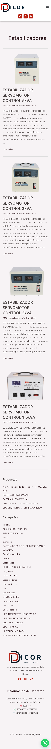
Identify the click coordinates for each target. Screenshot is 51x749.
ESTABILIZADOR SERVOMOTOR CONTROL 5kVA (18, 95)
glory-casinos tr (10, 584)
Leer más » (8, 148)
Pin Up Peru (8, 605)
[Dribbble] (31, 679)
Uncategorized (10, 610)
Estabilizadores (15, 105)
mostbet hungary (11, 601)
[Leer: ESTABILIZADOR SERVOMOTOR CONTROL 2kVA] (25, 281)
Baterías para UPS (11, 554)
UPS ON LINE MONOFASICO (17, 618)
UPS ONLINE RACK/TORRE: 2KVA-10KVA (22, 508)
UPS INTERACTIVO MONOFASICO (19, 614)
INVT (5, 588)
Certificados (8, 563)
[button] (47, 7)
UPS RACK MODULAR (13, 622)
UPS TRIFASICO (10, 627)
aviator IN (7, 542)
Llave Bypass (9, 592)
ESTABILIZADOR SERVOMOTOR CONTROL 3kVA (18, 203)
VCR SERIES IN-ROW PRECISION (19, 635)
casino (6, 558)
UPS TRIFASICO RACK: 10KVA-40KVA (20, 503)
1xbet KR (7, 525)
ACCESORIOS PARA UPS (15, 529)
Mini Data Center (11, 597)
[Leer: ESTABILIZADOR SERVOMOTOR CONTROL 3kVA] (25, 177)
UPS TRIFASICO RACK (13, 631)
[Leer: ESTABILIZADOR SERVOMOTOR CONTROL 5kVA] (25, 69)
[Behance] (25, 679)
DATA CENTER (10, 575)
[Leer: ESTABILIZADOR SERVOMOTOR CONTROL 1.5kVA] (25, 385)
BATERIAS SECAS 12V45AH (16, 495)
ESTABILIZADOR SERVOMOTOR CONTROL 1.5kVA (19, 412)
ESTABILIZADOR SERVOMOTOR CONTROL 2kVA (18, 308)
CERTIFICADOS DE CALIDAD (17, 567)
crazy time (8, 571)
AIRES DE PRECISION (13, 533)
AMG (5, 105)
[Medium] (19, 679)
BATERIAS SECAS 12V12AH (16, 499)
